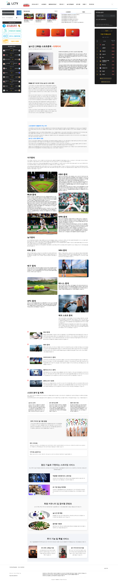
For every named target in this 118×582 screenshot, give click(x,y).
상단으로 (106, 568)
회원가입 (3, 17)
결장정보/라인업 (52, 4)
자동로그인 (19, 17)
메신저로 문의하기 (14, 575)
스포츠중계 (26, 5)
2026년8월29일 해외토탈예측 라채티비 (69, 17)
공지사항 (78, 4)
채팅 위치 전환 (12, 22)
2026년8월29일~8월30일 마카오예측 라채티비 (70, 14)
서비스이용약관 (21, 567)
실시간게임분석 (70, 4)
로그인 (19, 12)
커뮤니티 (61, 4)
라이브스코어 (35, 4)
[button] (112, 4)
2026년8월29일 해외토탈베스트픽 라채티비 (69, 19)
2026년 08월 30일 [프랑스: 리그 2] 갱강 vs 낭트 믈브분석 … (73, 22)
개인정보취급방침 (13, 567)
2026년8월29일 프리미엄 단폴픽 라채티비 (69, 20)
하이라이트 (91, 4)
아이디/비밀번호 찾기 (9, 17)
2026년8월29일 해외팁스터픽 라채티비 (69, 16)
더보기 (56, 11)
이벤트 (84, 4)
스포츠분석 (43, 4)
